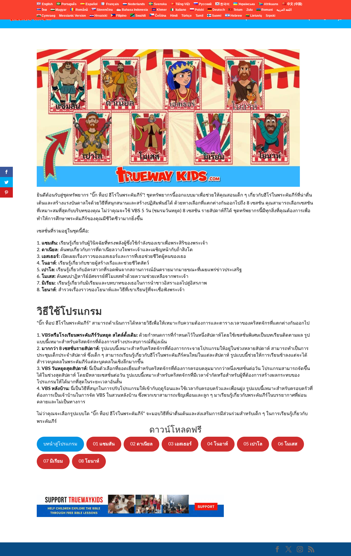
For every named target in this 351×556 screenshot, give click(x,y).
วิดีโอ (163, 18)
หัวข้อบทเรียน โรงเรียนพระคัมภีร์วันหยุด (212, 18)
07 (53, 461)
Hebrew (236, 16)
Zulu (249, 10)
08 (89, 461)
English (325, 18)
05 (253, 444)
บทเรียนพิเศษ (268, 18)
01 (104, 444)
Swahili (140, 16)
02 (141, 444)
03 (180, 444)
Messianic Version (72, 16)
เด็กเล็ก (128, 18)
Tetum (238, 10)
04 (217, 444)
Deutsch (218, 10)
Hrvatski (100, 16)
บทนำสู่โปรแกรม (60, 444)
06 (287, 444)
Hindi (174, 16)
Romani (267, 10)
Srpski (270, 16)
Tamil (199, 16)
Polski (199, 10)
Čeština (160, 16)
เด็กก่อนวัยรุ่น (300, 18)
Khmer (161, 10)
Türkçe (186, 16)
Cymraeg (48, 16)
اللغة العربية (284, 10)
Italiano (180, 10)
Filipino (120, 16)
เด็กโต (147, 18)
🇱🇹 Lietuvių (254, 16)
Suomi (216, 16)
